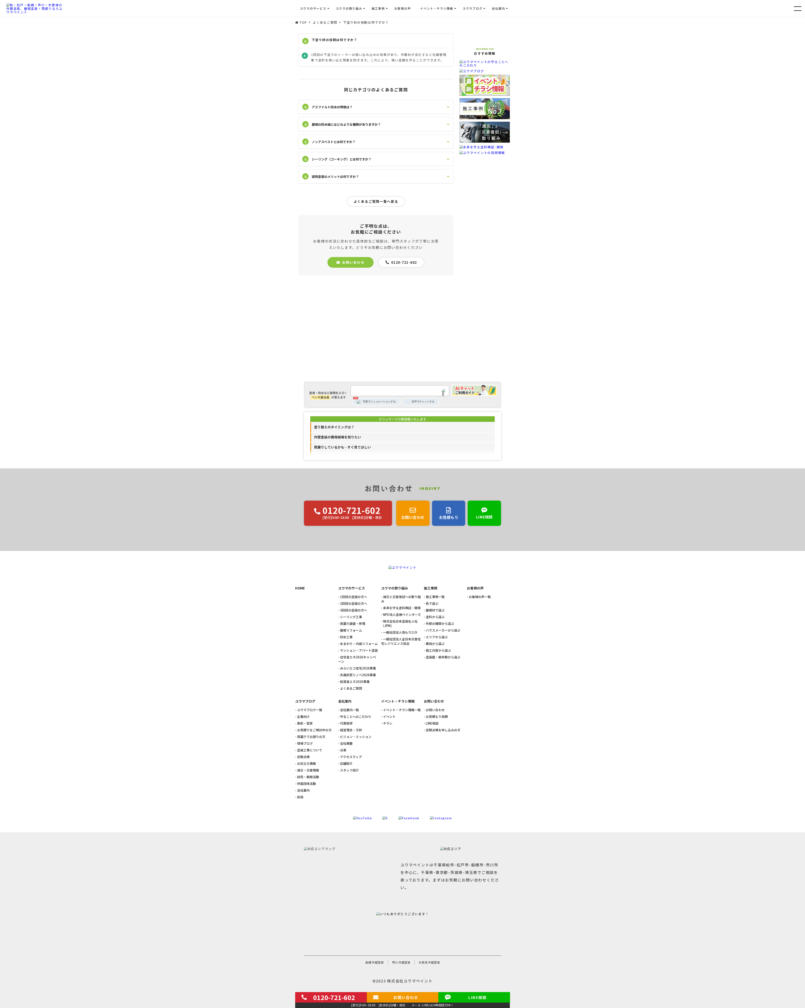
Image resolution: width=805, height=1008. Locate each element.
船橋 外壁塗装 (374, 962)
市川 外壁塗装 (401, 962)
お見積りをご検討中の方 (314, 730)
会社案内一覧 (349, 710)
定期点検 (303, 757)
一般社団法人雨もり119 (400, 632)
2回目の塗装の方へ (353, 603)
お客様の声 (402, 8)
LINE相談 (432, 723)
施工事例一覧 (435, 596)
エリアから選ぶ (437, 637)
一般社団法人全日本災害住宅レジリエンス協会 (401, 641)
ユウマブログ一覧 (309, 710)
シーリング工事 (351, 617)
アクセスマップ (351, 757)
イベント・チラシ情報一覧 (402, 710)
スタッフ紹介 (349, 770)
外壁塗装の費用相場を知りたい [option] (337, 436)
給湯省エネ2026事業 (355, 681)
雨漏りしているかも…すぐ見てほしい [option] (342, 447)
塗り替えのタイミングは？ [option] (334, 426)
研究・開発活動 (308, 777)
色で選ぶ (432, 603)
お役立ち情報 (306, 763)
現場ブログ (305, 743)
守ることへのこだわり (355, 716)
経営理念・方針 (351, 730)
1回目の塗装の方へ (353, 596)
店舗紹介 (346, 763)
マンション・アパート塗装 (359, 650)
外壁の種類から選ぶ (440, 623)
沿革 (343, 750)
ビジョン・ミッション (355, 736)
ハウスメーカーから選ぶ (443, 630)
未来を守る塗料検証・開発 (402, 608)
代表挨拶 (346, 723)
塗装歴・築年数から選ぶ (443, 657)
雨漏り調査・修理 (352, 623)
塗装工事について (309, 750)
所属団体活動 (306, 783)
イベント (389, 716)
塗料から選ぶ (435, 617)
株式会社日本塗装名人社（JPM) (399, 623)
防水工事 (346, 637)
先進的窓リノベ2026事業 (358, 675)
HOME (300, 588)
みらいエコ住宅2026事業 (358, 668)
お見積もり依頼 (437, 716)
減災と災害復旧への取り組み (401, 598)
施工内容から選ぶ (438, 650)
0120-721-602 (404, 262)
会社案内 (303, 790)
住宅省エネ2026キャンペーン (357, 659)
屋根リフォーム (351, 630)
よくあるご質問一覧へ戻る (376, 201)
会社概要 (346, 743)
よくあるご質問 (351, 688)
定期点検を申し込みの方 (443, 730)
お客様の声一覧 (480, 596)
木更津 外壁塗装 (429, 962)
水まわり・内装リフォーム (359, 643)
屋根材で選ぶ (435, 610)
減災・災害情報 (308, 770)
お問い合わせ (353, 262)
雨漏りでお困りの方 (311, 736)
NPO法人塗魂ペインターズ (402, 614)
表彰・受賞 (305, 723)
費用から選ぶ (435, 643)
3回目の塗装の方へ (353, 610)
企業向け (303, 716)
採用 (300, 797)
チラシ (387, 723)
